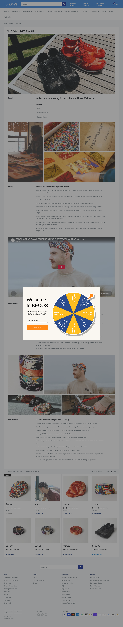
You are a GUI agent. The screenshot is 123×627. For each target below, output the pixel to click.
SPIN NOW (37, 327)
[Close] (97, 289)
